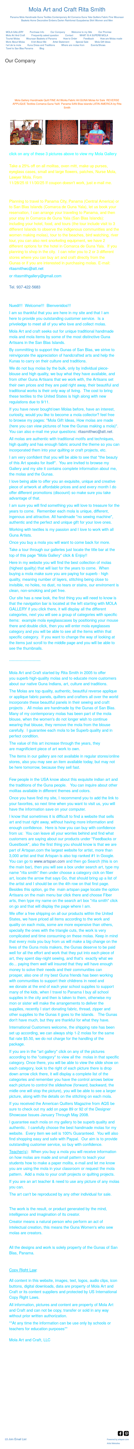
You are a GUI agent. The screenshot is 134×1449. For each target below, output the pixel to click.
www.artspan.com (49, 861)
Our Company (57, 32)
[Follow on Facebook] (121, 1435)
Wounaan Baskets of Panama (41, 38)
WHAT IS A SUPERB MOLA (94, 35)
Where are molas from (72, 45)
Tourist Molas (13, 38)
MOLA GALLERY (14, 32)
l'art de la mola (13, 45)
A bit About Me (38, 41)
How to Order (70, 38)
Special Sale (82, 41)
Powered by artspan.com (118, 1439)
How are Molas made (111, 38)
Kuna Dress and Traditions (41, 45)
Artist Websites (113, 1443)
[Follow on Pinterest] (126, 1435)
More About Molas (15, 41)
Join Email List (17, 1439)
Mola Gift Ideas (102, 41)
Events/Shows (98, 45)
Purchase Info (37, 32)
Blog (42, 48)
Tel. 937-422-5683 (24, 287)
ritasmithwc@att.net (95, 431)
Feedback (89, 38)
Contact (69, 35)
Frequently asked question (45, 35)
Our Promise (104, 32)
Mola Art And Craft (15, 35)
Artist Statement (61, 41)
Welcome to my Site (81, 32)
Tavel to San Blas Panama (19, 48)
